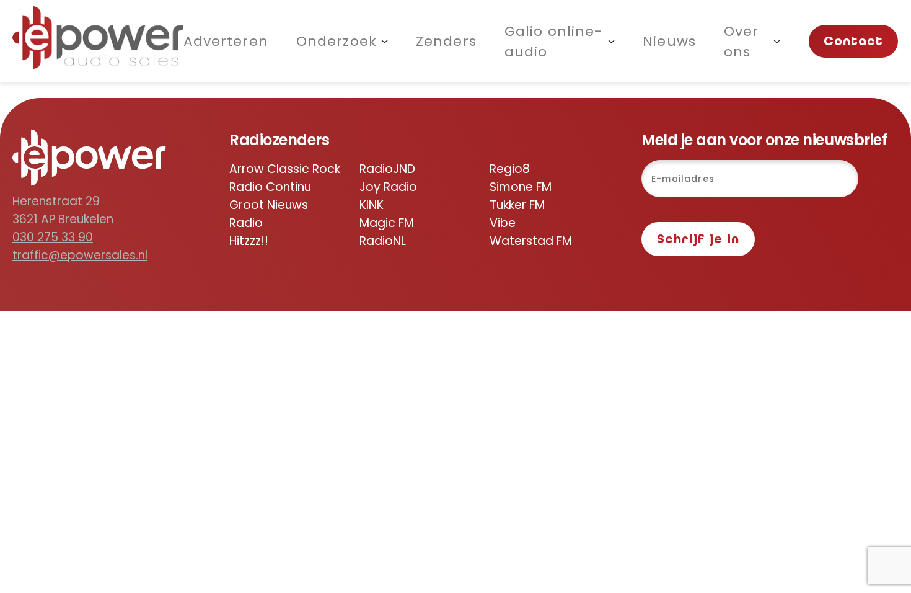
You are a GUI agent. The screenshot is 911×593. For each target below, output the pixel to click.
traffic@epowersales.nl (79, 255)
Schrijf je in (698, 239)
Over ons (741, 41)
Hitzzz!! (248, 241)
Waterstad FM (531, 241)
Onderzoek (336, 41)
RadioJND (387, 169)
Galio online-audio (553, 41)
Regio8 (510, 169)
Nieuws (669, 41)
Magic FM (386, 223)
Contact (854, 41)
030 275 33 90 (52, 237)
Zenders (446, 41)
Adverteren (225, 41)
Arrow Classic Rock (284, 169)
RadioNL (382, 241)
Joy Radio (388, 187)
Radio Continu (270, 187)
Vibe (503, 223)
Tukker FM (517, 205)
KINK (371, 205)
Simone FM (521, 187)
